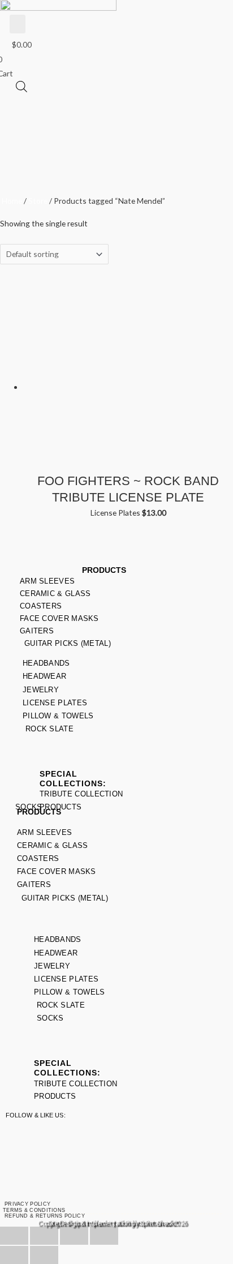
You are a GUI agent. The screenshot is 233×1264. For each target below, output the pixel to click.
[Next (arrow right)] (44, 1255)
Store (38, 200)
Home (12, 200)
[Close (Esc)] (104, 1236)
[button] (17, 24)
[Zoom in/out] (14, 1236)
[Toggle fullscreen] (44, 1236)
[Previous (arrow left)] (14, 1255)
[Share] (74, 1236)
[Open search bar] (21, 86)
